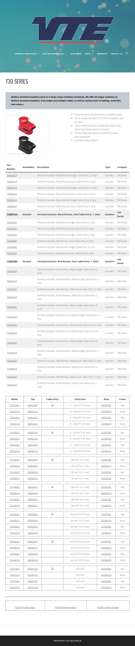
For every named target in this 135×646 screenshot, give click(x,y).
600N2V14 (33, 438)
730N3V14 (12, 187)
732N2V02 (12, 289)
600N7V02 (33, 568)
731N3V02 (12, 234)
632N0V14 (106, 423)
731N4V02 (12, 240)
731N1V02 (12, 222)
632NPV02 (106, 405)
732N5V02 (12, 342)
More (88, 54)
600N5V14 (33, 520)
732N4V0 (11, 324)
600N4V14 (33, 493)
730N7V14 (15, 575)
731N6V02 (12, 253)
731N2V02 (12, 228)
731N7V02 (15, 568)
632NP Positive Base (25, 607)
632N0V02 (106, 417)
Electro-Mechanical (53, 54)
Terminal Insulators (26, 54)
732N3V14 (12, 316)
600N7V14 (33, 575)
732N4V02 (15, 499)
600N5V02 (33, 514)
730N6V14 (12, 206)
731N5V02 (12, 247)
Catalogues (76, 54)
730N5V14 (12, 200)
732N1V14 (12, 281)
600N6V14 (33, 547)
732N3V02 (12, 307)
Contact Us (116, 54)
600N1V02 (33, 405)
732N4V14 (12, 333)
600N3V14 (33, 466)
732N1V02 (12, 271)
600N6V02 (33, 541)
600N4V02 (33, 487)
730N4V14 (12, 193)
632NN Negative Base (65, 607)
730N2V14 (12, 181)
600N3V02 (33, 459)
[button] (126, 53)
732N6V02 (12, 360)
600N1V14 (33, 411)
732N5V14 (12, 352)
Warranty (102, 54)
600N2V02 (33, 432)
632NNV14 (106, 411)
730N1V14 (12, 175)
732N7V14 (12, 384)
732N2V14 (12, 297)
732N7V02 (12, 376)
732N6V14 (12, 368)
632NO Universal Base (108, 607)
